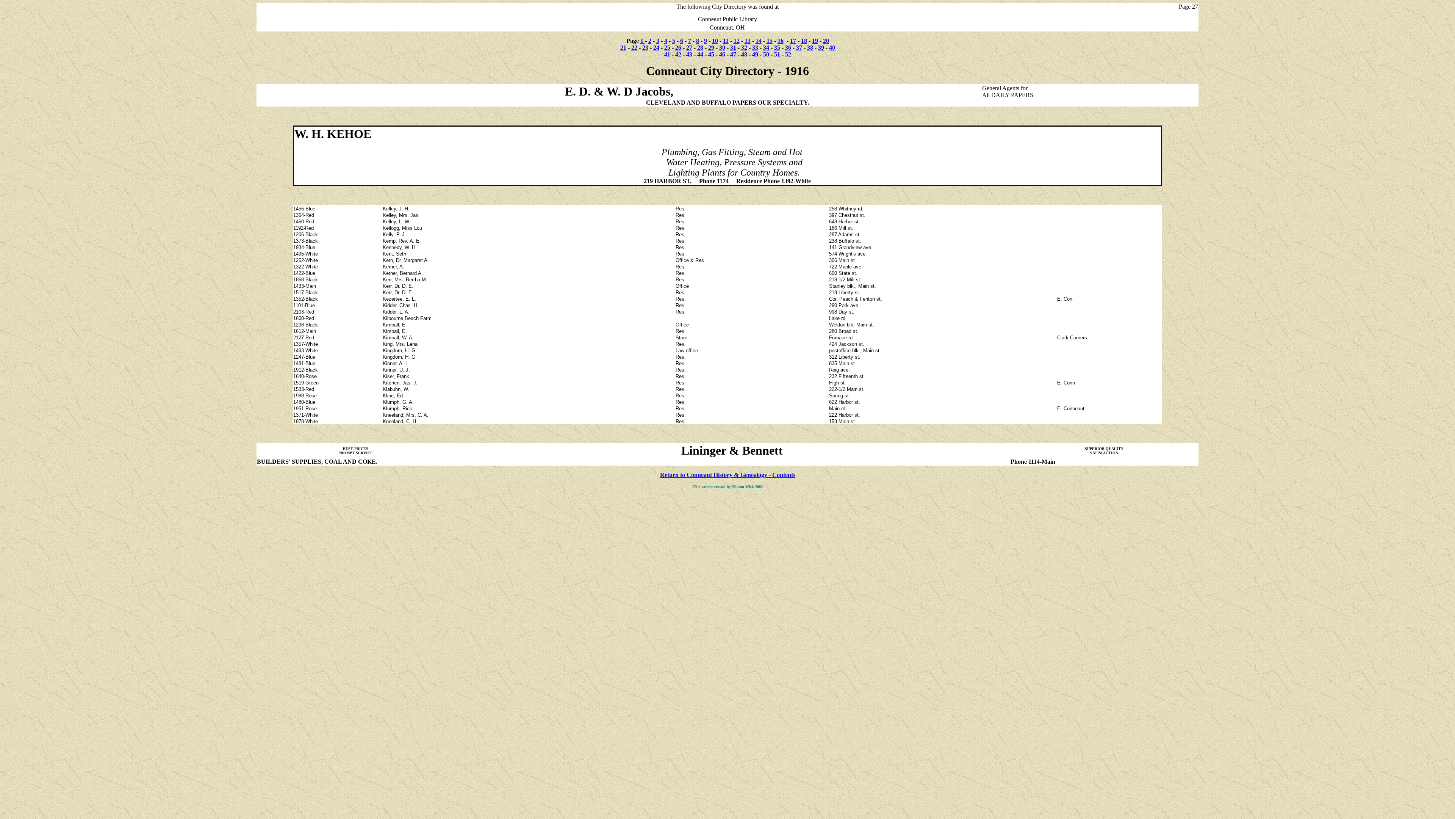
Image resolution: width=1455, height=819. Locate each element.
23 (645, 47)
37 (799, 47)
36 (788, 47)
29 (711, 47)
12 (737, 41)
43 (689, 54)
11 (726, 41)
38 (810, 47)
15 (770, 41)
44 (700, 54)
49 (755, 54)
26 (678, 47)
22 (634, 47)
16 (781, 41)
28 (700, 47)
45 (711, 54)
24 (656, 47)
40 (832, 47)
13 (748, 41)
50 (766, 54)
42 (678, 54)
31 (733, 47)
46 (722, 54)
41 (667, 54)
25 (667, 47)
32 (744, 47)
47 (733, 54)
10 (715, 41)
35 (777, 47)
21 (623, 47)
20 (826, 41)
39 (821, 47)
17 (793, 41)
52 (787, 54)
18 (804, 41)
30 (722, 47)
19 (815, 41)
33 (755, 47)
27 (689, 47)
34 (766, 47)
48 (744, 54)
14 (759, 41)
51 (777, 54)
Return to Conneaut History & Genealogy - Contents (727, 475)
